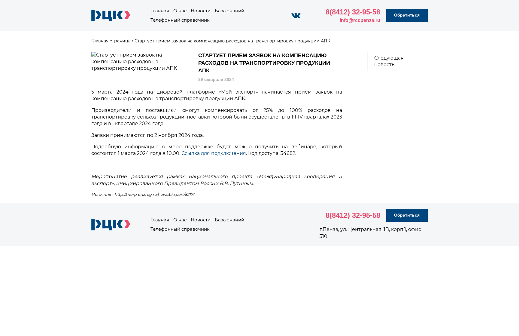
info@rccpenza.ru (360, 20)
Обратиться (407, 15)
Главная (159, 11)
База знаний (229, 11)
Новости (201, 11)
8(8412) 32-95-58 (353, 12)
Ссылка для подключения (213, 153)
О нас (180, 11)
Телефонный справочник (180, 20)
